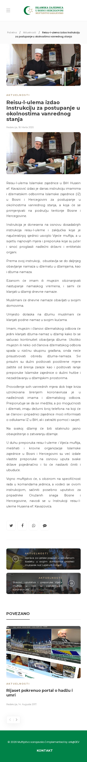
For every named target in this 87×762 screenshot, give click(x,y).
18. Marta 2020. (26, 127)
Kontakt (45, 750)
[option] (43, 666)
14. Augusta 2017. (27, 704)
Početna (12, 32)
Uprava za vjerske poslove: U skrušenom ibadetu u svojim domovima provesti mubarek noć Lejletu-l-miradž (49, 561)
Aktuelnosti (29, 32)
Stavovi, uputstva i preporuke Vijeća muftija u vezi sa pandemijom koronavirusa (37, 586)
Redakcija (11, 127)
